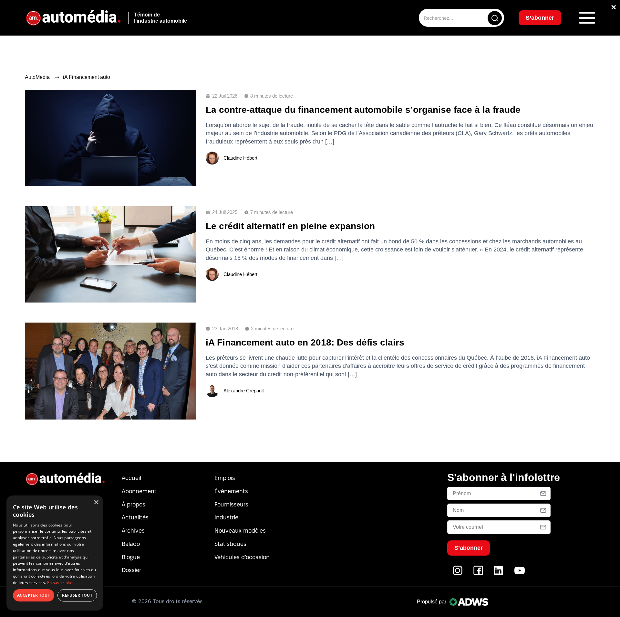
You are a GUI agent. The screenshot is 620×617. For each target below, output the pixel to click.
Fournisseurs (231, 504)
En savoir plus (60, 582)
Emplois (224, 478)
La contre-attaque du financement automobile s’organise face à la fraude (363, 110)
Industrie (226, 517)
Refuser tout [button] (77, 595)
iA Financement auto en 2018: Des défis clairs (305, 342)
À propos (133, 504)
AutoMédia (37, 77)
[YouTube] (519, 574)
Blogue (131, 557)
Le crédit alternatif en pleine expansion (290, 226)
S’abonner (540, 18)
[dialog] (54, 553)
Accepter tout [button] (33, 595)
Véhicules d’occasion (242, 557)
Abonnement (139, 491)
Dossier (131, 570)
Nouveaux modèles (240, 530)
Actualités (135, 517)
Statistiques (230, 544)
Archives (133, 530)
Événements (231, 491)
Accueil (131, 478)
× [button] (96, 502)
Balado (131, 544)
